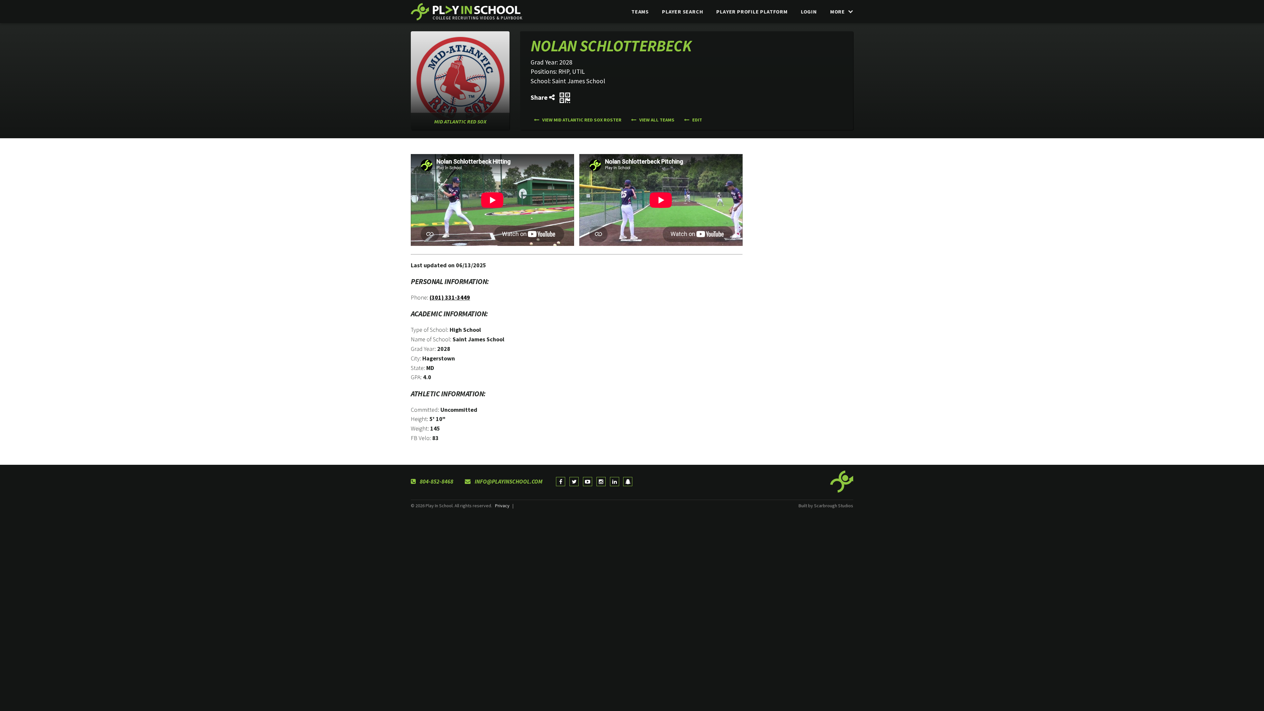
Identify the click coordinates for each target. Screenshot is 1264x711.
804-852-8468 (435, 481)
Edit (696, 120)
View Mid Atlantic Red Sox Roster (581, 120)
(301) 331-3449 (450, 297)
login (809, 11)
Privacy (502, 506)
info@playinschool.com (507, 481)
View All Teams (656, 120)
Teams (640, 11)
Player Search (682, 11)
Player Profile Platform (751, 11)
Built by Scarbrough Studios (826, 506)
